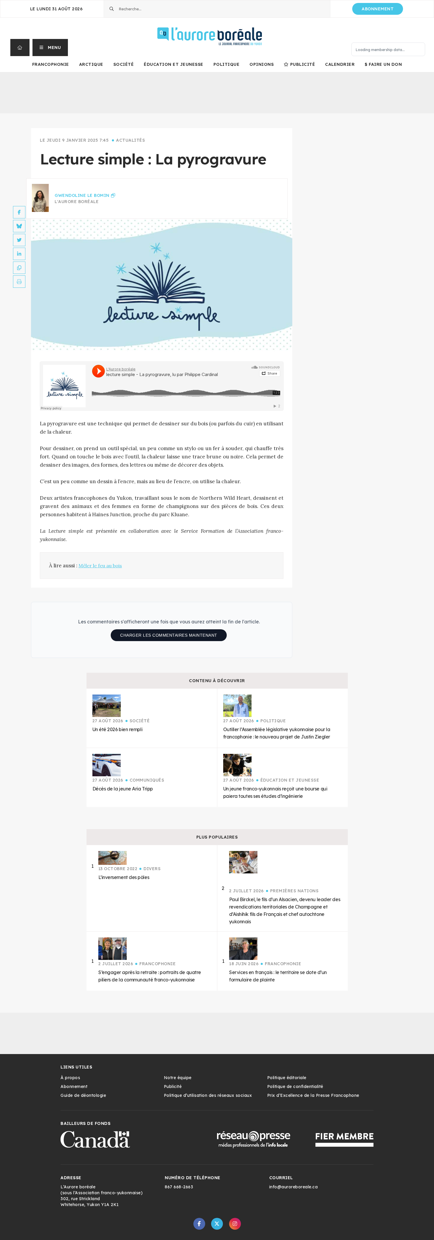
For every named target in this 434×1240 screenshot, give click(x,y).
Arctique (91, 64)
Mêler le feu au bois (100, 565)
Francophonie (50, 64)
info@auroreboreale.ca (293, 1187)
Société (123, 64)
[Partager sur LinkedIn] (19, 254)
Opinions (261, 64)
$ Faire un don (383, 64)
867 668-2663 (179, 1187)
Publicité (302, 64)
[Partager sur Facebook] (19, 212)
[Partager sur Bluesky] (19, 226)
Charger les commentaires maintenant (168, 635)
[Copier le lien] (19, 268)
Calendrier (340, 64)
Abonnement (378, 9)
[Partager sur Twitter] (19, 240)
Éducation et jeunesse (173, 64)
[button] (50, 47)
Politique (226, 64)
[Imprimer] (19, 281)
